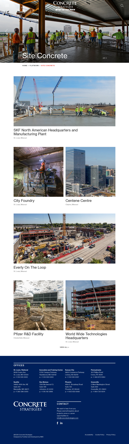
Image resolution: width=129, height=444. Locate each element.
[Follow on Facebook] (57, 424)
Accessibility (89, 434)
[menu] (7, 6)
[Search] (122, 5)
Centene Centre (79, 200)
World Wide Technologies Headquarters (86, 336)
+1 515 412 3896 (47, 391)
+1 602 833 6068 (73, 391)
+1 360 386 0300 (21, 391)
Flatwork (34, 65)
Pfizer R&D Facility (28, 334)
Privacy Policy (110, 434)
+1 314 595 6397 (73, 377)
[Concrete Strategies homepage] (65, 5)
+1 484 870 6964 (99, 377)
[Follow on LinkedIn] (61, 423)
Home (24, 65)
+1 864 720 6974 (99, 391)
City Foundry (24, 200)
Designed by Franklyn (21, 437)
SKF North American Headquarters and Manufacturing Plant (46, 132)
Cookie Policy (99, 434)
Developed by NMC (37, 437)
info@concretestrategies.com (67, 418)
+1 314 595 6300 (21, 377)
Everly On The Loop (30, 267)
